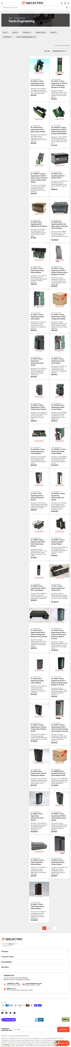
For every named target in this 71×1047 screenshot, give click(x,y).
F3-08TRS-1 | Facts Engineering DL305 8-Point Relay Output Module (38, 543)
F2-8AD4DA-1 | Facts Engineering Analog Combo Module (38, 451)
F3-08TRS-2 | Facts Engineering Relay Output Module (58, 542)
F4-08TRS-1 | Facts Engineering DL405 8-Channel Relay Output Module (58, 817)
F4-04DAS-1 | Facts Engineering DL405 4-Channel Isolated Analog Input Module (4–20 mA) (59, 728)
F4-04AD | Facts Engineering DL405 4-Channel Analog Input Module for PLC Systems (39, 633)
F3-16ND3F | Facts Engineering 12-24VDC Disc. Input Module (38, 588)
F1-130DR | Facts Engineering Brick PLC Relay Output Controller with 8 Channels (59, 225)
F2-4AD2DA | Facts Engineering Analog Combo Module (57, 407)
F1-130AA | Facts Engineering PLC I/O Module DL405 (58, 176)
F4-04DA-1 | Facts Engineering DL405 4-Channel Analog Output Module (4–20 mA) (59, 682)
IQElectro (11, 944)
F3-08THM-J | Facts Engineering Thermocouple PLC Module (58, 497)
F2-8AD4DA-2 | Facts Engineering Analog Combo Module (58, 451)
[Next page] (54, 928)
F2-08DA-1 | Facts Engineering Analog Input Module (57, 361)
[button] (2, 3)
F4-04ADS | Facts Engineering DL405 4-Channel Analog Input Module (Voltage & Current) (58, 634)
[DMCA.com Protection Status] (66, 1021)
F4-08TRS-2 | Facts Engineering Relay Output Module (37, 862)
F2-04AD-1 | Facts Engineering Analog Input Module (37, 317)
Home (10, 18)
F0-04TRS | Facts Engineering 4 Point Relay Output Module (38, 130)
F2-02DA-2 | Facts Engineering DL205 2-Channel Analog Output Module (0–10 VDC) (59, 271)
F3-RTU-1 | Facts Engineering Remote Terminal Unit (58, 588)
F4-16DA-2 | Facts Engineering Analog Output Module (37, 906)
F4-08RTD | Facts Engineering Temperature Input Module (37, 817)
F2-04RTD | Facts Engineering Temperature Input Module (37, 362)
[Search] (67, 8)
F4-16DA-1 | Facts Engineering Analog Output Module (57, 862)
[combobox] (35, 8)
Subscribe (63, 1029)
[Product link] (39, 79)
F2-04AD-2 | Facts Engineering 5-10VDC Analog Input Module (58, 317)
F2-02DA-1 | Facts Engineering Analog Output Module (37, 270)
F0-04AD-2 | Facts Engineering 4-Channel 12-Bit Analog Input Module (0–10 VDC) (59, 84)
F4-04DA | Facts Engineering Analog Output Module (37, 681)
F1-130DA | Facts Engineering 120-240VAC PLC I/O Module (39, 224)
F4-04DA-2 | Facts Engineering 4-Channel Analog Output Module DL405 (38, 728)
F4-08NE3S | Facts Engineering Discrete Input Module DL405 (58, 773)
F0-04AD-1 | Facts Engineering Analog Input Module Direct (37, 83)
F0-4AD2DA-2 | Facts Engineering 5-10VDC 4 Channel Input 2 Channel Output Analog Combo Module (39, 178)
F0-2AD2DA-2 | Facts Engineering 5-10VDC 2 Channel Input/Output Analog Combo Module (59, 131)
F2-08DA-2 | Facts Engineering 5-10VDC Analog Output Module (38, 407)
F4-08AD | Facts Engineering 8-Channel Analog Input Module (38, 773)
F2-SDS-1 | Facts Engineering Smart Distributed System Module (37, 497)
